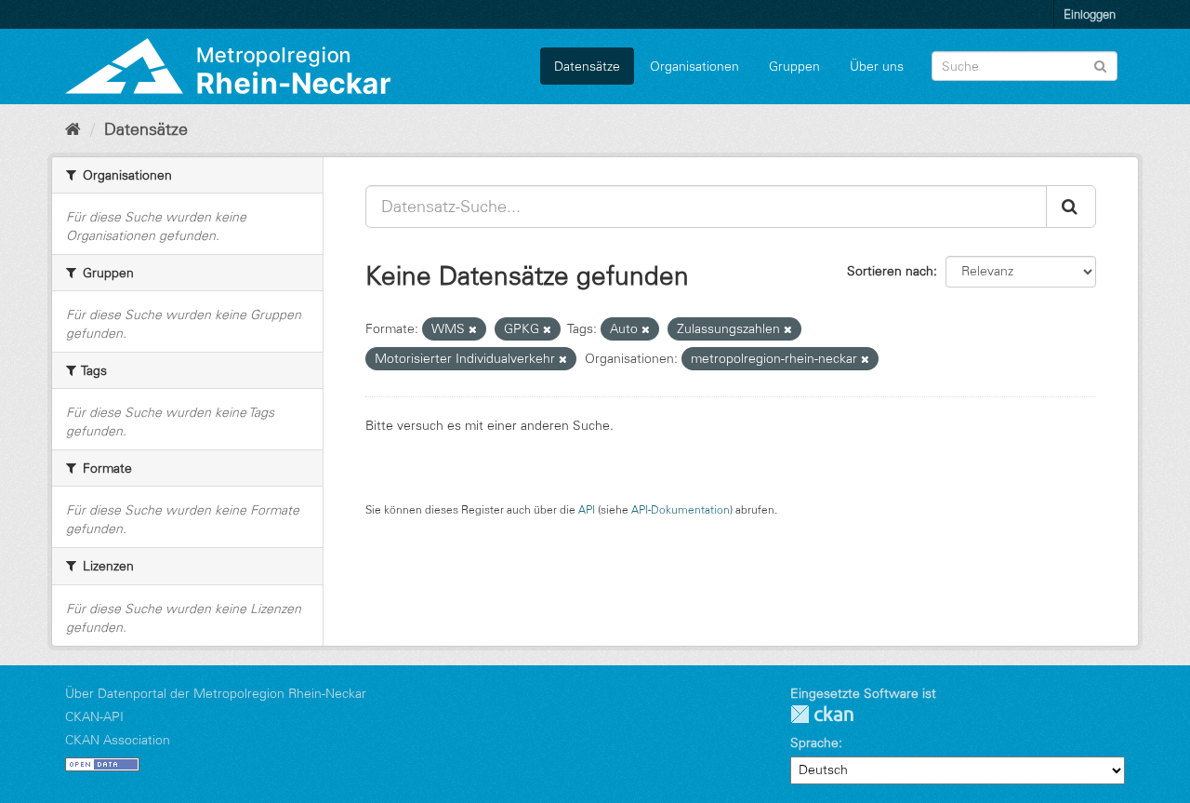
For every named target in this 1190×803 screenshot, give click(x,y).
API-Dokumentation (680, 509)
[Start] (73, 129)
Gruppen (794, 66)
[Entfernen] (473, 329)
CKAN (821, 714)
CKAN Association (117, 739)
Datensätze (587, 66)
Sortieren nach (890, 270)
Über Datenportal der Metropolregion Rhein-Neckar (215, 693)
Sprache (814, 742)
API (586, 509)
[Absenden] (1100, 65)
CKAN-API (94, 716)
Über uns (877, 66)
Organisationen (694, 66)
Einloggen (1090, 14)
